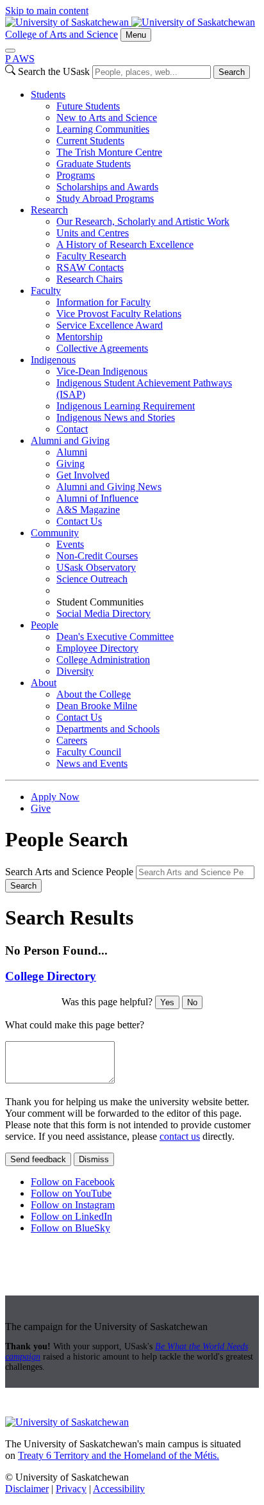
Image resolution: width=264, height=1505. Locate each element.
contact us (180, 1136)
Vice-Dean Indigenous (101, 371)
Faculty (46, 290)
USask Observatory (96, 567)
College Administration (103, 659)
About (43, 682)
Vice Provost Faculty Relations (118, 313)
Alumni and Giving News (108, 486)
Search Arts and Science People (69, 871)
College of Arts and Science (61, 34)
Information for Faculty (103, 302)
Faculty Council (88, 751)
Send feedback (38, 1159)
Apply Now (55, 796)
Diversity (75, 671)
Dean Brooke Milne (96, 705)
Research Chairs (89, 279)
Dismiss (94, 1159)
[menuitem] (145, 146)
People (44, 625)
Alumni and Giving (70, 440)
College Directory (50, 976)
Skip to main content (46, 10)
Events (70, 544)
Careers (71, 740)
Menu (136, 35)
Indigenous (53, 359)
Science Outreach (92, 578)
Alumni (71, 452)
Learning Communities (102, 129)
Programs (75, 175)
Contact (72, 429)
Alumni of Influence (97, 498)
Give (41, 808)
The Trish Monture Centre (109, 152)
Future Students (88, 106)
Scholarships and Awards (107, 186)
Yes (167, 1002)
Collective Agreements (102, 348)
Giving (70, 463)
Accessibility (119, 1488)
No (192, 1002)
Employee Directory (97, 648)
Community (55, 532)
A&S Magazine (88, 509)
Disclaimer (27, 1488)
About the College (93, 694)
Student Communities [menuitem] (100, 601)
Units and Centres (92, 232)
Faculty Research (91, 256)
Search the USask (54, 71)
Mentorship (79, 336)
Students (48, 94)
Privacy (71, 1488)
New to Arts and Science (106, 117)
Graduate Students (93, 163)
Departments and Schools (108, 728)
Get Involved (83, 475)
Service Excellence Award (109, 325)
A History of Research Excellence (125, 244)
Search (232, 72)
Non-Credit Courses (97, 555)
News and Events (92, 763)
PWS (20, 58)
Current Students (90, 140)
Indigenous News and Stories (115, 417)
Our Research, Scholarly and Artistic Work (142, 221)
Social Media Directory (103, 613)
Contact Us (79, 521)
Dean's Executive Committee (115, 636)
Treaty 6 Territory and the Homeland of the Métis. (118, 1455)
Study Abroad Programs (105, 198)
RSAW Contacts (90, 267)
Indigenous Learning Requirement (125, 405)
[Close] (10, 51)
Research (49, 209)
